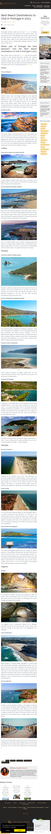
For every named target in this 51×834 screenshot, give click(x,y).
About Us (5, 807)
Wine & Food (39, 5)
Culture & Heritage (38, 6)
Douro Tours (44, 153)
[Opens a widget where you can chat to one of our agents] (42, 826)
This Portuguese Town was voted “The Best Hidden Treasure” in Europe (5, 791)
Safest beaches (5, 762)
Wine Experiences (45, 149)
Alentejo (43, 142)
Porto (42, 137)
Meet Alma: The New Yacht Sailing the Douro (44, 114)
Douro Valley (44, 140)
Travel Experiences (45, 144)
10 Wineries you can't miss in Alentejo (44, 81)
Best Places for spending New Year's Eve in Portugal (44, 77)
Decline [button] (8, 830)
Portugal (28, 32)
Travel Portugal (27, 760)
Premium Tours (31, 802)
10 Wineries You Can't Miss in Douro (44, 70)
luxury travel (20, 760)
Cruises (33, 5)
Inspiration (43, 151)
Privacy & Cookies (22, 807)
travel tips (13, 760)
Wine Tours (44, 124)
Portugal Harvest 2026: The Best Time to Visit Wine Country (45, 110)
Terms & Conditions (12, 807)
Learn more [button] (13, 827)
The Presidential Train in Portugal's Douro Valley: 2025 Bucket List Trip (27, 791)
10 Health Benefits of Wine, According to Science (44, 73)
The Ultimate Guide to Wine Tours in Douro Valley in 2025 (16, 789)
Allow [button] (19, 830)
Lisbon (43, 147)
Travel (7, 760)
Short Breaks (47, 6)
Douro (43, 128)
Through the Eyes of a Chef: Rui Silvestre (45, 106)
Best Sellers (27, 5)
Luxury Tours (47, 5)
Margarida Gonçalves (11, 22)
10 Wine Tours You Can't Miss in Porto (44, 67)
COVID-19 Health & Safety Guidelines (35, 807)
